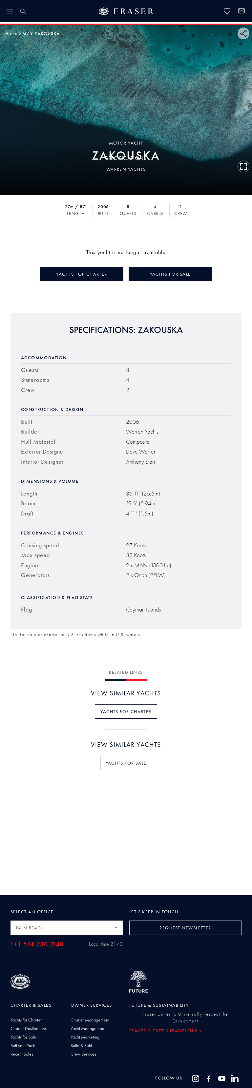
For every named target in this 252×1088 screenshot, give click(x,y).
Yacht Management (88, 1028)
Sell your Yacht (23, 1045)
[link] (227, 11)
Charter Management (90, 1020)
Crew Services (83, 1054)
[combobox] (66, 928)
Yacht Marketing (85, 1037)
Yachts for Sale (23, 1037)
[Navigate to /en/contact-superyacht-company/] (241, 12)
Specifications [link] (125, 158)
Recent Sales (21, 1054)
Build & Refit (81, 1045)
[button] (11, 33)
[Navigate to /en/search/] (23, 11)
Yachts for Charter (26, 1020)
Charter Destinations (28, 1028)
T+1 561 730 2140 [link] (37, 944)
